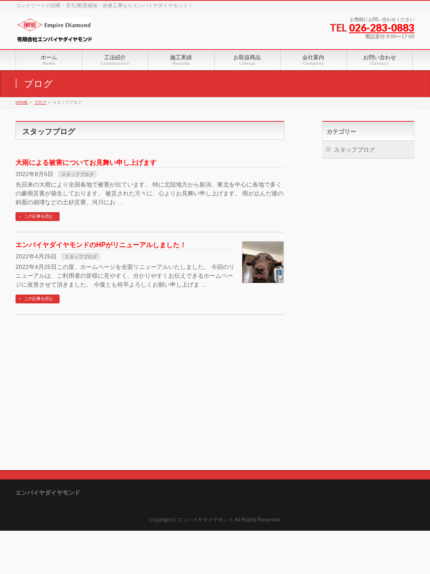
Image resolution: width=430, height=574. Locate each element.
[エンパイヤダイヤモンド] (55, 33)
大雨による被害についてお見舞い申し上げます (86, 162)
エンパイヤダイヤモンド (205, 520)
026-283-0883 (381, 27)
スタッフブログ (77, 174)
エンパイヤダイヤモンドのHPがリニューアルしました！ (101, 244)
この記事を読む (38, 216)
